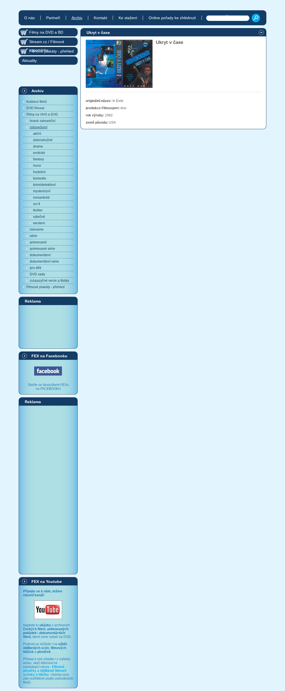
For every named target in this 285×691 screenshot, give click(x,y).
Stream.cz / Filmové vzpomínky (46, 42)
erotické (39, 153)
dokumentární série (44, 261)
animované (38, 242)
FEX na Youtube (46, 581)
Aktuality (29, 60)
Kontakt (100, 18)
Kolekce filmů (36, 102)
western (39, 223)
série (33, 236)
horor (37, 166)
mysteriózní (41, 191)
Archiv (37, 91)
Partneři (53, 18)
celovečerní (38, 127)
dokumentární (40, 255)
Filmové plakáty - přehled (45, 287)
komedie (39, 178)
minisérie (37, 229)
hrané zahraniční (42, 121)
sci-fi (36, 204)
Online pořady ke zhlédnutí (172, 18)
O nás (29, 18)
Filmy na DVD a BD (46, 32)
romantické (41, 197)
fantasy (38, 159)
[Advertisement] (48, 326)
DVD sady (37, 274)
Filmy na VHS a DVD (42, 114)
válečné (39, 217)
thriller (38, 210)
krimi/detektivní (44, 185)
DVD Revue (35, 108)
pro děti (35, 268)
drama (38, 146)
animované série (42, 249)
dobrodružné (43, 140)
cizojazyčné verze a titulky (49, 281)
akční (37, 134)
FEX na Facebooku (49, 356)
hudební (39, 172)
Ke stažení (128, 18)
